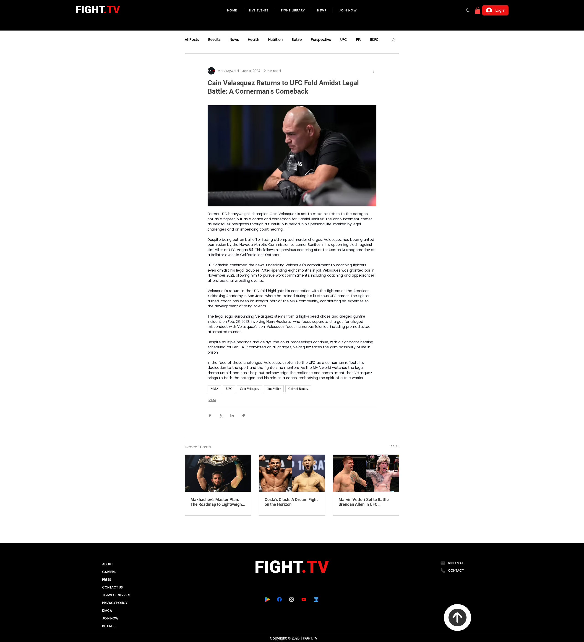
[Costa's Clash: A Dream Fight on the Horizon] (292, 473)
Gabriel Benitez (298, 388)
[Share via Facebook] (210, 415)
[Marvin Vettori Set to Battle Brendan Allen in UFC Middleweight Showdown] (366, 473)
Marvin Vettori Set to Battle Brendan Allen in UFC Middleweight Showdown (364, 502)
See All (394, 446)
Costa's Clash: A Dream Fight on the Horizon (291, 502)
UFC (343, 40)
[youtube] (304, 599)
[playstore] (267, 599)
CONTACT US (112, 587)
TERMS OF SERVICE (116, 595)
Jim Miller (274, 388)
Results (214, 40)
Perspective (321, 40)
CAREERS (109, 572)
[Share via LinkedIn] (232, 415)
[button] (477, 10)
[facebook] (279, 599)
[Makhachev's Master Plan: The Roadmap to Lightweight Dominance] (218, 473)
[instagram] (291, 599)
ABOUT (107, 564)
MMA (214, 388)
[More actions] (373, 71)
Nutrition (275, 40)
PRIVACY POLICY (114, 603)
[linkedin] (316, 599)
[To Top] (457, 617)
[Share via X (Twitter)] (221, 415)
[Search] (468, 10)
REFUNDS (108, 626)
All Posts (192, 40)
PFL (358, 40)
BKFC (374, 40)
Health (253, 40)
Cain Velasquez (249, 388)
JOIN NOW (110, 618)
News (234, 40)
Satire (297, 40)
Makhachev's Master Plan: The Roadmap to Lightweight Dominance (216, 502)
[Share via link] (243, 415)
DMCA (107, 610)
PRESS (106, 579)
